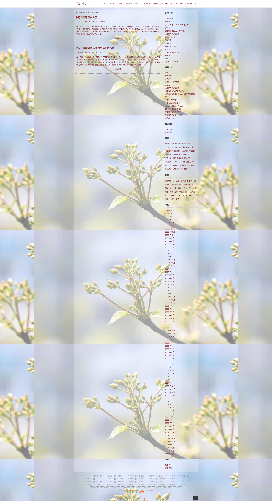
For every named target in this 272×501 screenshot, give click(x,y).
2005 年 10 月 (170, 334)
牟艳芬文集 (178, 154)
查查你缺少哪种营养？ (173, 82)
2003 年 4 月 (170, 405)
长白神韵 (156, 4)
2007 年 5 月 (169, 281)
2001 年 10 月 (170, 442)
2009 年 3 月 (169, 223)
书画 (175, 147)
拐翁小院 (80, 3)
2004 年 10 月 (170, 364)
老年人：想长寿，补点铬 (174, 106)
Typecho (142, 490)
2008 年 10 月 (170, 235)
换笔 (166, 59)
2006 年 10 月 (170, 303)
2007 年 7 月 (169, 275)
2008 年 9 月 (169, 238)
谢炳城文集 (169, 154)
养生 (180, 185)
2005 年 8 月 (169, 340)
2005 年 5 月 (169, 346)
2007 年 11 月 (170, 263)
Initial (148, 490)
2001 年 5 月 (169, 445)
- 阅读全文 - (117, 38)
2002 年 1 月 (169, 435)
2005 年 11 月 (170, 331)
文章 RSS (168, 465)
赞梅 (185, 188)
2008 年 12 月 (170, 229)
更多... (178, 487)
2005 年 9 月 (169, 337)
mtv (185, 185)
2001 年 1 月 (169, 448)
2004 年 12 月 (170, 361)
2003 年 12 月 (170, 386)
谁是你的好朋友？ (171, 46)
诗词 (172, 144)
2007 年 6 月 (169, 278)
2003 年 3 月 (170, 408)
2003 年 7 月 (169, 395)
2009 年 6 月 (169, 213)
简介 (173, 199)
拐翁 (190, 195)
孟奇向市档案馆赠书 (172, 34)
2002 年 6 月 (169, 426)
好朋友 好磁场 (170, 37)
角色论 (167, 56)
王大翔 (192, 192)
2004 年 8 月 (169, 371)
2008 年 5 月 (169, 247)
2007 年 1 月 (169, 294)
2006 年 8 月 (169, 309)
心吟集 (190, 185)
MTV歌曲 (173, 4)
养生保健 (165, 4)
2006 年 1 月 (169, 324)
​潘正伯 (167, 199)
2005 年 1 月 (169, 358)
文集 (191, 147)
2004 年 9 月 (169, 368)
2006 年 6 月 (169, 315)
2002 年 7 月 (169, 423)
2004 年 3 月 (170, 380)
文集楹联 (120, 4)
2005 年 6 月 (169, 343)
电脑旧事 (182, 162)
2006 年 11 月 (170, 300)
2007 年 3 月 (169, 287)
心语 (194, 188)
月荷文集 (185, 151)
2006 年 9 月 (169, 306)
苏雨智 (185, 195)
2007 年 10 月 (170, 266)
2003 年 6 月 (169, 398)
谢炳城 (183, 181)
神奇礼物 (168, 28)
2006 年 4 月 (169, 318)
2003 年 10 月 (170, 392)
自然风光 (176, 165)
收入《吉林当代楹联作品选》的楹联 (95, 48)
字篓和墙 (168, 43)
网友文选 (168, 188)
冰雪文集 (192, 151)
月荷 (176, 192)
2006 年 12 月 (170, 297)
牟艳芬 (181, 192)
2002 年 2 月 (169, 432)
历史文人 (168, 79)
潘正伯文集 (169, 151)
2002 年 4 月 (169, 429)
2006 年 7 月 (169, 312)
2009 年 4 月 (169, 220)
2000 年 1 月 (169, 451)
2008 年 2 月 (169, 254)
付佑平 (189, 181)
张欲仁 (180, 188)
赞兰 (190, 188)
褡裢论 (167, 49)
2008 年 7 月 (169, 244)
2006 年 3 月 (169, 321)
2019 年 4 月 (169, 210)
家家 (166, 192)
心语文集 (186, 154)
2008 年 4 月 (169, 250)
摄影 (180, 147)
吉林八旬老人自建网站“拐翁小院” (177, 25)
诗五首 (167, 22)
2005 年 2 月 (169, 355)
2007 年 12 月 (170, 260)
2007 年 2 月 (169, 291)
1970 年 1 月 (169, 454)
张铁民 (172, 195)
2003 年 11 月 (170, 389)
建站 (171, 192)
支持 (166, 129)
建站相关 (138, 4)
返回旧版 (188, 4)
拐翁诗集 (187, 144)
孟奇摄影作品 (170, 19)
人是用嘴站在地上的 (172, 52)
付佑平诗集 (179, 144)
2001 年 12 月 (170, 438)
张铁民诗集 (169, 147)
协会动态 (168, 169)
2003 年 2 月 (169, 411)
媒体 (187, 192)
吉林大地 (147, 4)
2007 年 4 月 (169, 284)
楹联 (174, 158)
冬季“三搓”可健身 (171, 100)
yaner (167, 132)
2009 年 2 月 (169, 226)
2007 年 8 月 (169, 272)
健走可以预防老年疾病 (173, 112)
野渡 (177, 199)
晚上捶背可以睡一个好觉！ (174, 115)
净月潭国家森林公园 (86, 17)
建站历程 (168, 162)
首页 (105, 4)
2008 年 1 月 (169, 257)
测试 (166, 73)
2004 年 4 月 (170, 377)
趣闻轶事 (129, 4)
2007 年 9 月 (169, 269)
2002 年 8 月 (169, 420)
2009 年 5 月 (169, 217)
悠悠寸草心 (169, 40)
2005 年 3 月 (169, 352)
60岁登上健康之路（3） (173, 109)
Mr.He (152, 490)
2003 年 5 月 (169, 401)
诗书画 (112, 4)
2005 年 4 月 (169, 349)
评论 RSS (168, 468)
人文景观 (183, 165)
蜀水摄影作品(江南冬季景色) (175, 31)
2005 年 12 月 (170, 327)
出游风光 (168, 76)
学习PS (175, 162)
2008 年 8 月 (169, 241)
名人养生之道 (170, 118)
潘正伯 (167, 185)
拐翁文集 (177, 151)
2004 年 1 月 (169, 383)
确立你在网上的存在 (172, 62)
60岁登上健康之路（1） (173, 103)
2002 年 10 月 (170, 417)
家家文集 (168, 158)
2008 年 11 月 (170, 232)
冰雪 (166, 195)
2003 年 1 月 (169, 414)
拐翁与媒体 (190, 162)
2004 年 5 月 (169, 374)
